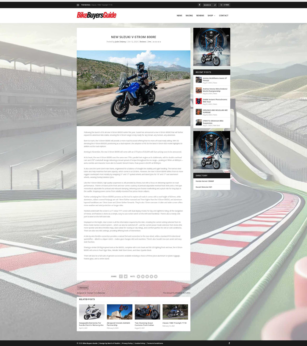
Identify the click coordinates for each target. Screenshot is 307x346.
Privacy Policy (127, 343)
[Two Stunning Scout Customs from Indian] (147, 312)
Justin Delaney (120, 41)
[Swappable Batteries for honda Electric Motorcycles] (92, 312)
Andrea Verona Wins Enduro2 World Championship (215, 90)
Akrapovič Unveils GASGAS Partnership (118, 324)
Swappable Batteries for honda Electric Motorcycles (91, 324)
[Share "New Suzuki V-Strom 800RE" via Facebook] (120, 276)
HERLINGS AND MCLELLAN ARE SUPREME (215, 111)
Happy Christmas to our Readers (104, 5)
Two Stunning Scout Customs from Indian (144, 324)
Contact (223, 16)
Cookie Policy (140, 343)
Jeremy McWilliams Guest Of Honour (215, 79)
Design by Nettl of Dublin (109, 343)
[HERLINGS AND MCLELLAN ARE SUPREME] (199, 112)
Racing (189, 16)
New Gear (216, 125)
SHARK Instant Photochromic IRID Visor (215, 100)
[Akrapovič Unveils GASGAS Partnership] (119, 312)
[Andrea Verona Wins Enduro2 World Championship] (199, 90)
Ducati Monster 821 (204, 187)
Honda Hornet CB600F (205, 181)
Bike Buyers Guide (90, 343)
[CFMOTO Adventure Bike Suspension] (199, 122)
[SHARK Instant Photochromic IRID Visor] (199, 101)
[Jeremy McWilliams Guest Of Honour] (199, 80)
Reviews (200, 16)
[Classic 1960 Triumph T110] (175, 312)
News (179, 16)
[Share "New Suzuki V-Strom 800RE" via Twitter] (125, 276)
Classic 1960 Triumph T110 (174, 323)
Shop (210, 16)
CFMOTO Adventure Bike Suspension (213, 122)
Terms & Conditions (155, 343)
